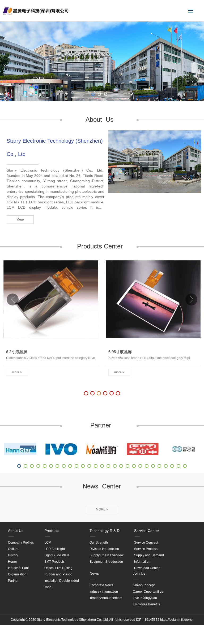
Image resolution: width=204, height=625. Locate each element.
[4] (143, 449)
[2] (61, 449)
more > (17, 372)
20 (140, 466)
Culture (13, 549)
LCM (47, 542)
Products (51, 530)
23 (159, 466)
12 (89, 466)
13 (95, 466)
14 (102, 466)
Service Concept (146, 542)
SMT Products (54, 561)
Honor (12, 561)
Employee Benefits (146, 604)
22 (153, 466)
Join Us (139, 573)
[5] (183, 449)
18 (127, 466)
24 (166, 466)
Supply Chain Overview (107, 555)
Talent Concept (144, 585)
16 (115, 466)
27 (185, 466)
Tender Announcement (106, 598)
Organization (17, 574)
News (94, 573)
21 (146, 466)
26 (178, 466)
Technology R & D (105, 530)
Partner (13, 581)
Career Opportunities (148, 591)
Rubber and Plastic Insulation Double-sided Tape (61, 580)
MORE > (102, 509)
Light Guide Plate (56, 555)
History (13, 555)
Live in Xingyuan (145, 598)
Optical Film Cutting (58, 568)
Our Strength (99, 542)
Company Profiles (21, 542)
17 (121, 466)
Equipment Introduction (106, 561)
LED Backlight (54, 549)
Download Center (147, 568)
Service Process (146, 549)
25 (172, 466)
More (20, 219)
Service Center (146, 530)
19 (134, 466)
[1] (20, 449)
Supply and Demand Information (149, 558)
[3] (102, 449)
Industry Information (104, 591)
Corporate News (101, 585)
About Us (15, 530)
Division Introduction (104, 549)
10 (76, 466)
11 (83, 466)
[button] (191, 299)
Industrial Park (18, 568)
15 (108, 466)
